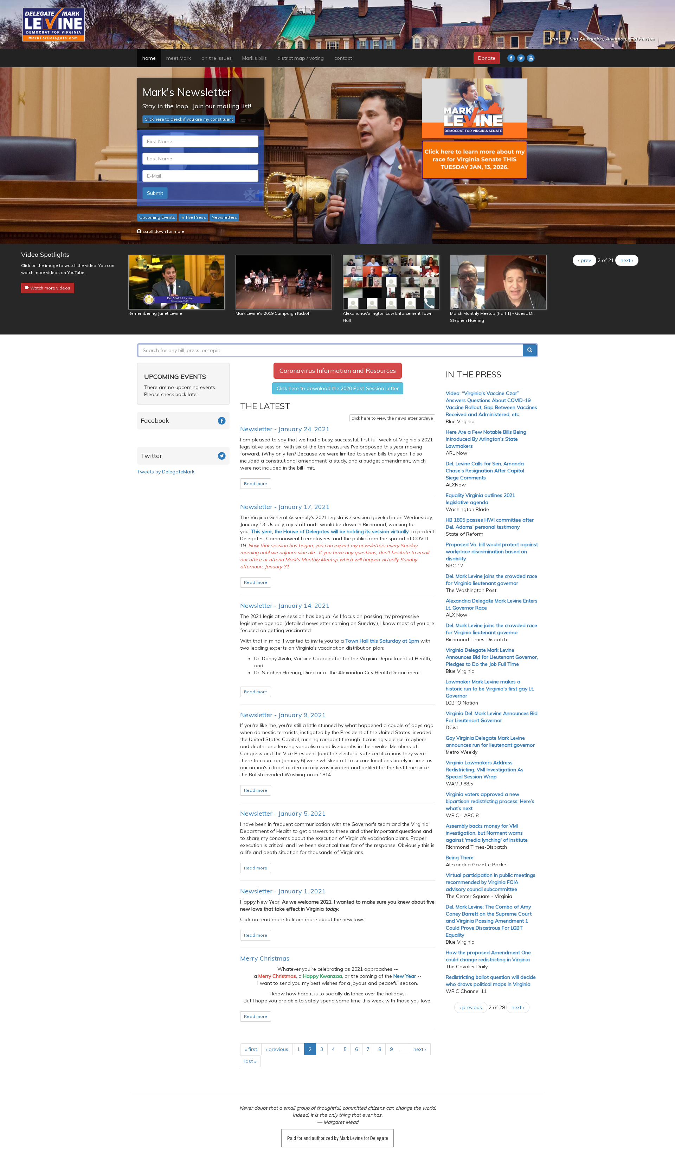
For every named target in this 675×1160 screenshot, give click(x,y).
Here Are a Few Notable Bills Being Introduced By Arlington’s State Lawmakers (486, 439)
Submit (155, 193)
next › (627, 260)
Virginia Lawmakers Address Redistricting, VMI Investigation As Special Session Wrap (484, 769)
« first (251, 1049)
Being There (460, 857)
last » (250, 1061)
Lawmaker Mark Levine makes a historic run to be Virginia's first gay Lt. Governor (490, 688)
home (149, 58)
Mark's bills (254, 58)
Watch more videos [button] (49, 288)
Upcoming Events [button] (157, 217)
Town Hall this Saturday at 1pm (382, 641)
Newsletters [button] (224, 217)
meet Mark (178, 58)
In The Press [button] (193, 217)
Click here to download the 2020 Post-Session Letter (338, 388)
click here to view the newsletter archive (392, 418)
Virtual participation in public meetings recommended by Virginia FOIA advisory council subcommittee (490, 882)
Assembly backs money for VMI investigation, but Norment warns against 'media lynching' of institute (487, 833)
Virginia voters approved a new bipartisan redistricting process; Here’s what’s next (490, 801)
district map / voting (300, 58)
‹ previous (277, 1049)
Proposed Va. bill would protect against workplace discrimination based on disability (492, 551)
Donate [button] (486, 58)
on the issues (216, 58)
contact (343, 58)
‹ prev (584, 260)
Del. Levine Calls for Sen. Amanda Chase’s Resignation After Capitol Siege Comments (485, 470)
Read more (255, 483)
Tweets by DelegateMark (165, 472)
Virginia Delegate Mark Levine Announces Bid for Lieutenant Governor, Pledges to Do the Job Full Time (492, 657)
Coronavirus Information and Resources (337, 371)
